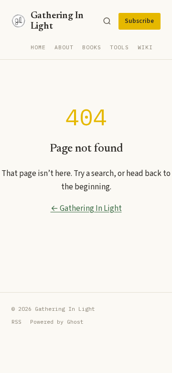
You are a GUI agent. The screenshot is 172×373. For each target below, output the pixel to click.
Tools (119, 47)
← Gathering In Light (86, 208)
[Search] (107, 21)
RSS (16, 321)
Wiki (145, 47)
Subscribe (139, 21)
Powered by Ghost (57, 321)
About (64, 47)
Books (91, 47)
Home (38, 47)
